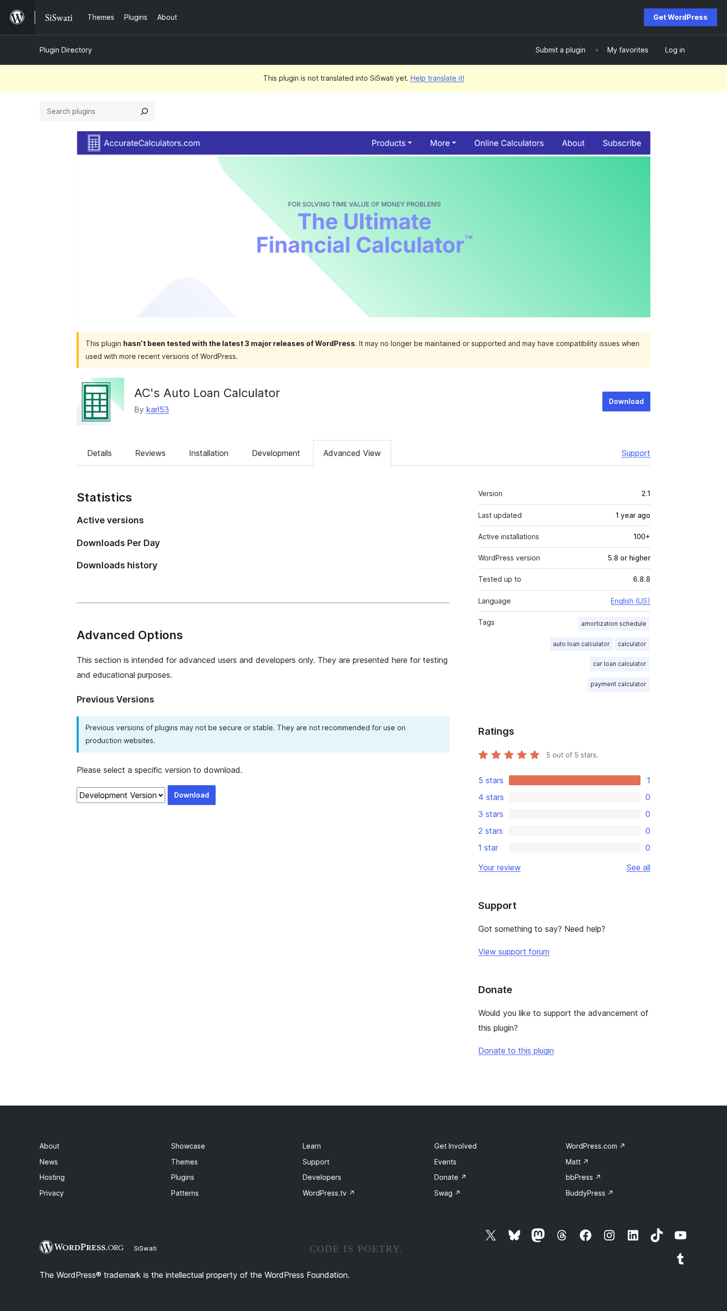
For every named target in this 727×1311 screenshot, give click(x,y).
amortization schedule (613, 623)
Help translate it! (437, 78)
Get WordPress (680, 17)
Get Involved (455, 1146)
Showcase (188, 1146)
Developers (322, 1177)
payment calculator (618, 684)
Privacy (52, 1193)
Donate (450, 1177)
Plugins (182, 1177)
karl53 (157, 409)
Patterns (185, 1193)
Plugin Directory (66, 50)
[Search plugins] (144, 111)
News (49, 1162)
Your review (499, 867)
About (49, 1146)
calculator (632, 644)
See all (638, 867)
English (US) (630, 601)
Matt (577, 1162)
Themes (184, 1162)
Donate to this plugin (516, 1051)
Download (626, 401)
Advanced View (352, 453)
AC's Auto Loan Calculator (207, 393)
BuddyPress (590, 1193)
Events (445, 1162)
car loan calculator (619, 663)
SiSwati (145, 1248)
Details (99, 453)
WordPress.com (596, 1146)
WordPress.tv (329, 1193)
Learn (312, 1146)
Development (276, 453)
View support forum (513, 952)
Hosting (52, 1177)
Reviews (150, 453)
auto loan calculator (581, 644)
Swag (447, 1193)
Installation (208, 453)
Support (636, 453)
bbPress (583, 1177)
